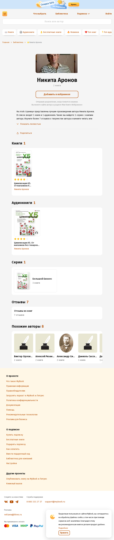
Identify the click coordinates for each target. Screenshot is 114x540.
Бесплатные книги (52, 32)
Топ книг (92, 32)
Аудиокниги (28, 32)
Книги (11, 32)
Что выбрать (39, 13)
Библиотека (62, 13)
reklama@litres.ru (13, 514)
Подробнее (63, 528)
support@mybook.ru (55, 501)
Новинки (74, 32)
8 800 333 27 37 (34, 501)
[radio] (15, 179)
